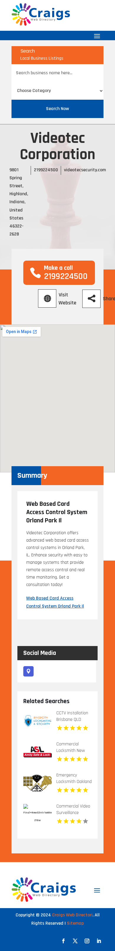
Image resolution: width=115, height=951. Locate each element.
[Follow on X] (75, 941)
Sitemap (75, 923)
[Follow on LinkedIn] (99, 941)
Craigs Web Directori (72, 915)
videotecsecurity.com (85, 170)
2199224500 (46, 170)
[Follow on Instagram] (87, 941)
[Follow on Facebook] (63, 941)
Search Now (57, 109)
